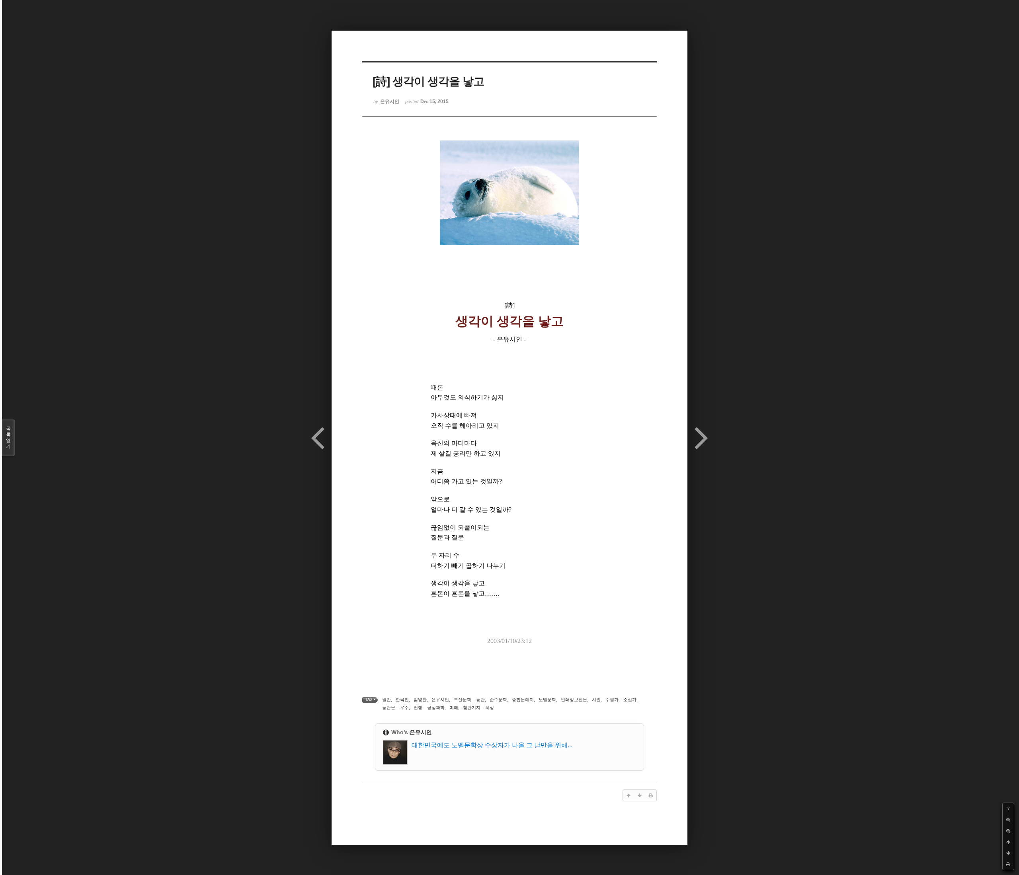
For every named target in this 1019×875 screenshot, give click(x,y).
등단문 (388, 707)
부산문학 (462, 699)
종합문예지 (523, 699)
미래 (453, 707)
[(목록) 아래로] (1008, 853)
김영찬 (420, 699)
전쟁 (418, 707)
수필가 (612, 699)
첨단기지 (471, 707)
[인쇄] (1008, 864)
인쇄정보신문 (574, 699)
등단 (480, 699)
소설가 (629, 699)
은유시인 (440, 699)
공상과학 (436, 707)
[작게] (1008, 830)
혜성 (489, 707)
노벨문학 (547, 699)
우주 (404, 707)
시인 (596, 699)
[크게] (1008, 819)
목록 (8, 437)
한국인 (402, 699)
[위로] (1008, 842)
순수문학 (498, 699)
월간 (386, 699)
